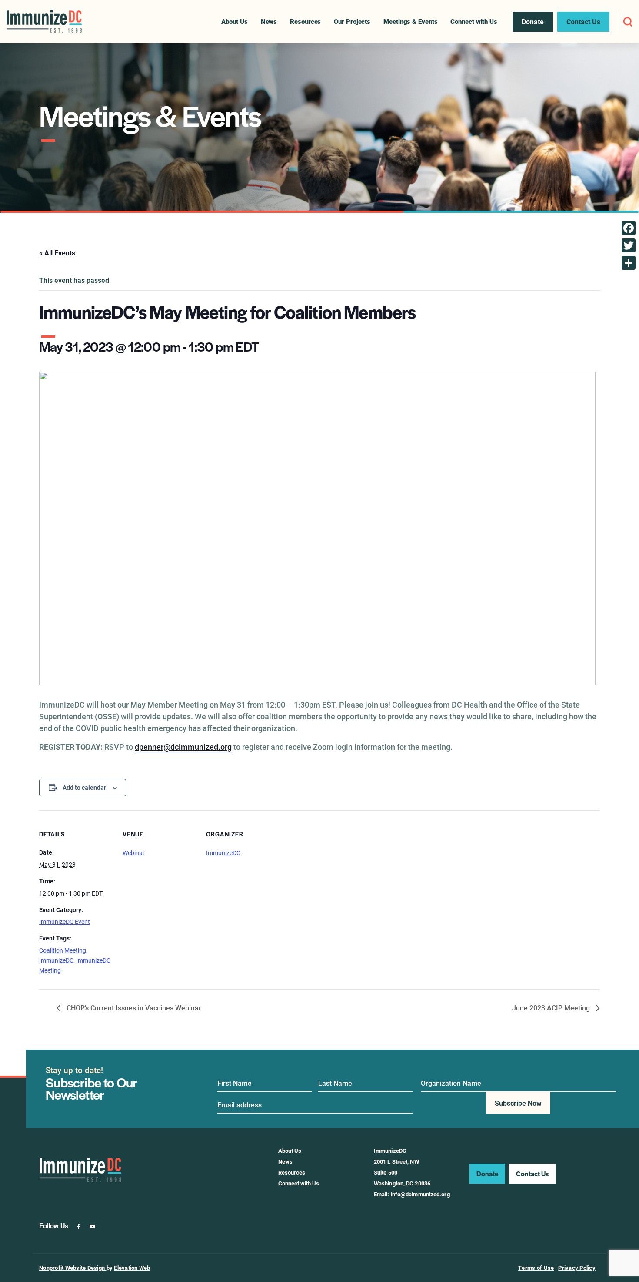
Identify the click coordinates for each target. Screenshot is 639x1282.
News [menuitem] (269, 21)
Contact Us (532, 1173)
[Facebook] (628, 228)
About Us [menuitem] (234, 21)
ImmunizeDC (56, 960)
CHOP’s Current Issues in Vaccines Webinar (133, 1007)
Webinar (134, 853)
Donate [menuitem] (533, 21)
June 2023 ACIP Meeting (552, 1007)
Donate (487, 1173)
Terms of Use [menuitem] (536, 1268)
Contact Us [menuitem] (583, 21)
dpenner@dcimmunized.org (183, 747)
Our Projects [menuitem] (352, 21)
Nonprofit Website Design (72, 1268)
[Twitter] (628, 245)
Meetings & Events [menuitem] (410, 21)
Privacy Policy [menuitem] (577, 1268)
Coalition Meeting (62, 950)
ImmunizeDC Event (64, 921)
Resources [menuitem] (305, 21)
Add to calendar (84, 787)
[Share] (628, 263)
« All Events (57, 252)
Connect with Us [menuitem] (473, 21)
